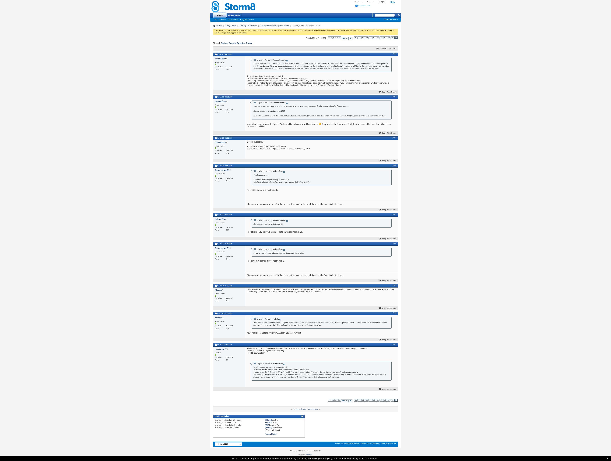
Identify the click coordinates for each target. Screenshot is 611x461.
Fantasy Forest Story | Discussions (274, 26)
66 (378, 38)
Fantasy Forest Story (248, 26)
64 (370, 38)
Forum (219, 26)
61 (359, 38)
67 (381, 38)
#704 (394, 165)
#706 (394, 243)
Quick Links (247, 20)
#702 (394, 97)
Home (220, 15)
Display (391, 49)
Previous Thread (299, 409)
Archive (363, 444)
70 (392, 38)
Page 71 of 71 (335, 38)
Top (395, 444)
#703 (394, 138)
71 (396, 38)
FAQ (216, 20)
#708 (394, 313)
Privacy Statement (373, 444)
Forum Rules (271, 434)
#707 (394, 285)
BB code (269, 420)
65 (374, 38)
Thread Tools (380, 49)
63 (367, 38)
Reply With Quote (389, 92)
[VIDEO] (268, 428)
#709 (394, 344)
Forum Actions (233, 20)
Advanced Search (391, 19)
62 (363, 38)
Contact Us (339, 444)
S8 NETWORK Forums (351, 444)
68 (385, 38)
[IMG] (267, 425)
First (346, 38)
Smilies (268, 422)
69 (389, 38)
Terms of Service (387, 444)
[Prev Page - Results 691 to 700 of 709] (350, 38)
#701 (394, 54)
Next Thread (313, 409)
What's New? (234, 15)
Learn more (371, 458)
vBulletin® (309, 455)
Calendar (222, 20)
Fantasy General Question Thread (237, 43)
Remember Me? (364, 6)
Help (392, 2)
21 (356, 38)
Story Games (231, 26)
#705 (394, 214)
